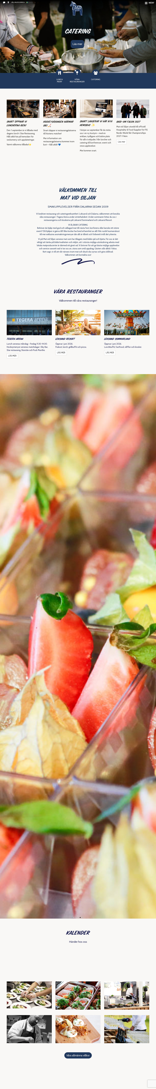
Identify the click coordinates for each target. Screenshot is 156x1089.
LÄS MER (12, 356)
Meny (151, 3)
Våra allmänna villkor (78, 1055)
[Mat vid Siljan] (76, 11)
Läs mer (77, 44)
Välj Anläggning (17, 2)
